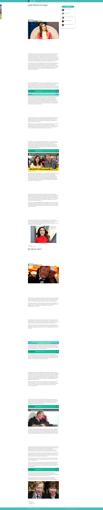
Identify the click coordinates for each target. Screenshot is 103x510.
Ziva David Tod (31, 502)
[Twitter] (30, 21)
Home (42, 1)
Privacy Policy (47, 1)
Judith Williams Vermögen (32, 53)
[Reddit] (32, 21)
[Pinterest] (35, 21)
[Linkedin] (33, 21)
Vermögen (30, 245)
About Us (51, 1)
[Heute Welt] (28, 1)
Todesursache (69, 1)
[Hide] (0, 19)
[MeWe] (36, 21)
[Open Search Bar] (74, 1)
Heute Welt (33, 1)
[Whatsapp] (39, 21)
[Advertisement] (43, 13)
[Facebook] (28, 21)
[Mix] (38, 21)
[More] (41, 21)
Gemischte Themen (61, 1)
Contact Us (55, 1)
